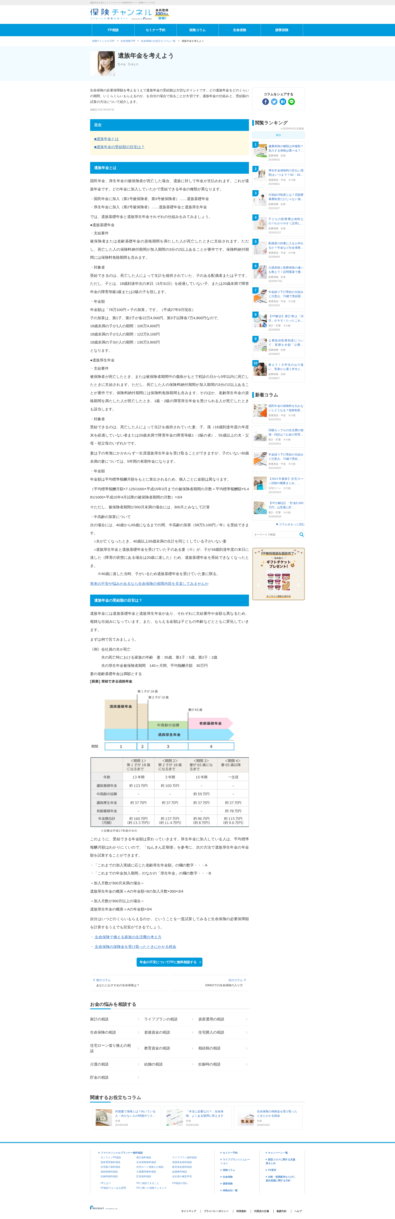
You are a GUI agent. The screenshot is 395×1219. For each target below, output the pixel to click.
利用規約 (241, 1211)
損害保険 (281, 30)
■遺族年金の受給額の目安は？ (119, 147)
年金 (123, 64)
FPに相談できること (147, 1183)
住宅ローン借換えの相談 (150, 1166)
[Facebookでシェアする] (265, 101)
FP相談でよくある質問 (113, 1187)
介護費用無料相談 (146, 1171)
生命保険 (239, 30)
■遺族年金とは (106, 139)
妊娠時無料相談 (109, 1176)
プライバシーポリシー (216, 1211)
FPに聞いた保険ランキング (151, 1187)
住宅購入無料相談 (110, 1166)
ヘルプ (298, 1211)
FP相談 (113, 30)
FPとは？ (106, 1183)
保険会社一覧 (230, 1190)
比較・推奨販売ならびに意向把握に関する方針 (280, 1178)
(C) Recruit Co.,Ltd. (104, 1209)
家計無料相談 (143, 1157)
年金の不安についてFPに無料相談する (168, 962)
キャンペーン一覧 (278, 1152)
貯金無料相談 (143, 1176)
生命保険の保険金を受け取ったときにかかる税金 (135, 947)
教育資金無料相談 (182, 1166)
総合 (278, 135)
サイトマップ (188, 1211)
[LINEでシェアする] (291, 101)
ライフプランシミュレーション (235, 1161)
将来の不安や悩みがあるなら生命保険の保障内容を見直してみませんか (149, 584)
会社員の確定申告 (182, 1176)
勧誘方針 (282, 1211)
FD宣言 (272, 1170)
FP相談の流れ (180, 1183)
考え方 (134, 64)
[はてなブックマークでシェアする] (283, 101)
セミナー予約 (155, 30)
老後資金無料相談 (182, 1162)
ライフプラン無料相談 (184, 1157)
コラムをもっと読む (292, 524)
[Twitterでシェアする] (274, 101)
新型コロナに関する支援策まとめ (280, 1161)
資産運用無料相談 (110, 1162)
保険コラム (197, 30)
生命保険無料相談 (146, 1162)
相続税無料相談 (109, 1171)
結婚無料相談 (179, 1171)
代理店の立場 (261, 1211)
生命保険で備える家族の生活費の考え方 (127, 937)
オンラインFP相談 (111, 1157)
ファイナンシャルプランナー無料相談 (122, 1152)
